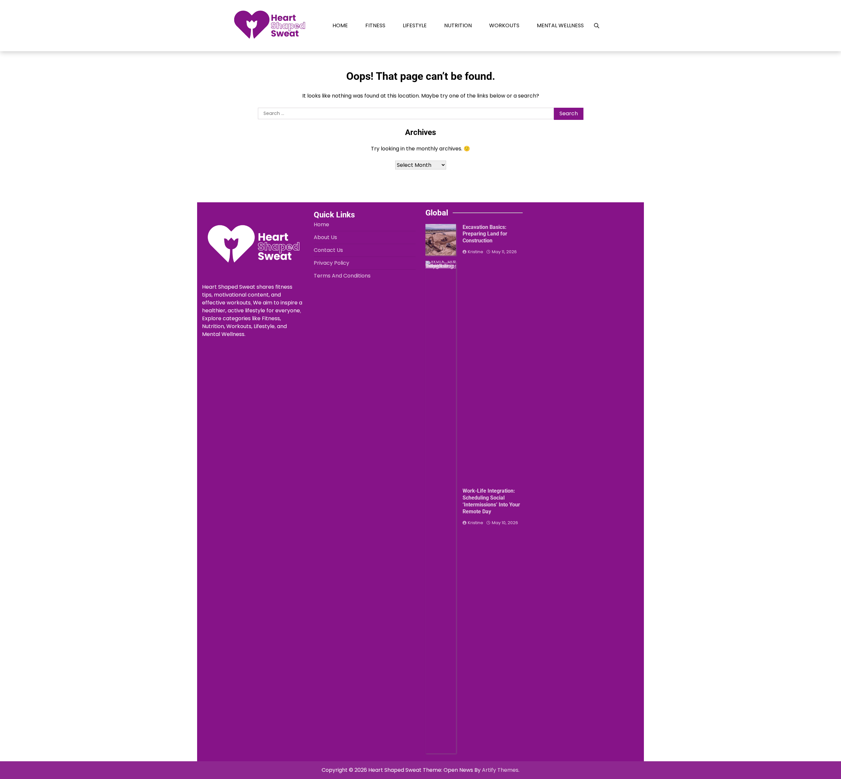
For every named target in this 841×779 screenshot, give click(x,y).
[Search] (597, 26)
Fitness (375, 25)
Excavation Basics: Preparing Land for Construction (485, 234)
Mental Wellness (560, 25)
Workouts (504, 25)
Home (340, 25)
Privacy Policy (331, 263)
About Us (325, 237)
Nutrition (458, 25)
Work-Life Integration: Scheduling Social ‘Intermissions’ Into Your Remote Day (491, 501)
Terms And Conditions (342, 275)
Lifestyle (415, 25)
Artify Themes (500, 770)
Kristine (475, 252)
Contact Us (328, 250)
